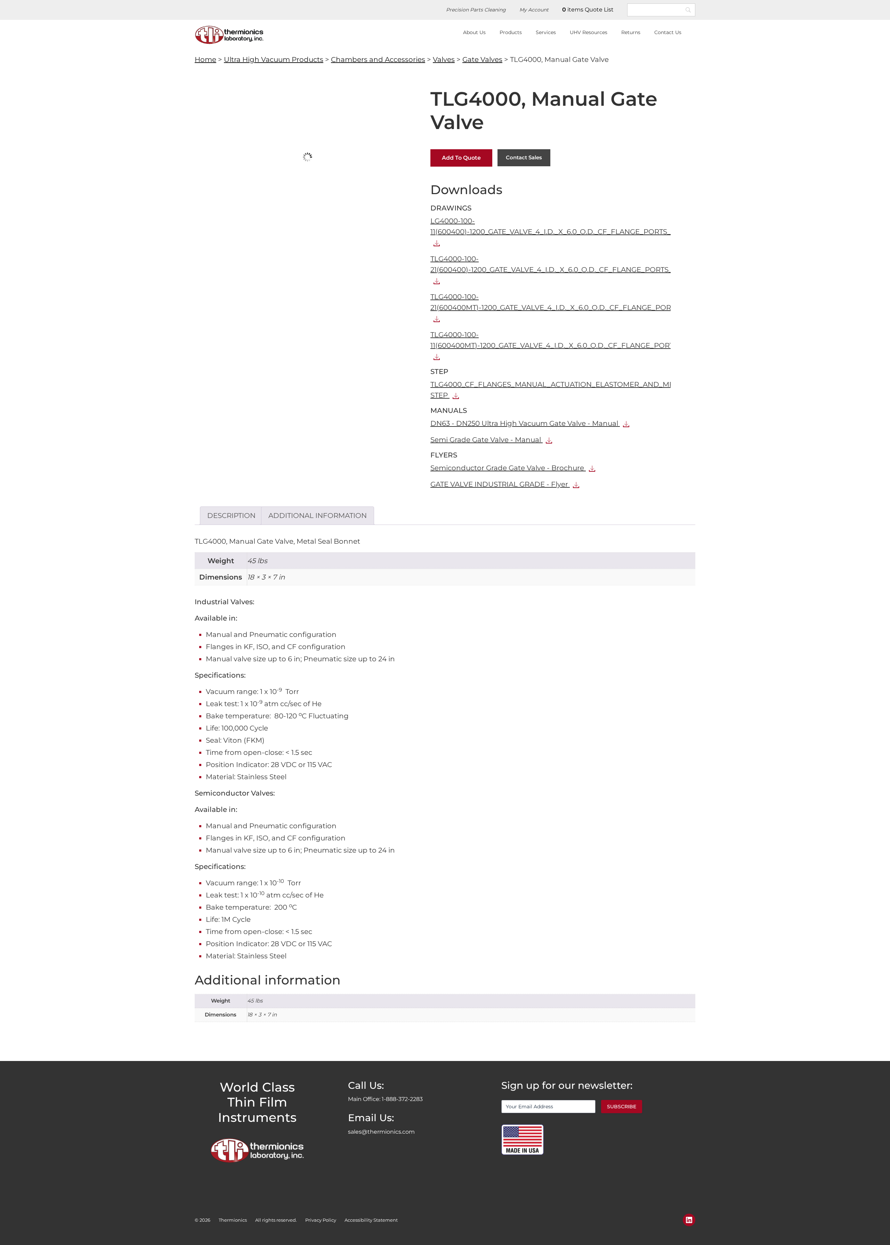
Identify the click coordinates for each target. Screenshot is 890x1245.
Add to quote (461, 157)
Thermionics (233, 1220)
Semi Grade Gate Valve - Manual (486, 440)
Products (511, 32)
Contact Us (667, 32)
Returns (630, 32)
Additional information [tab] (317, 515)
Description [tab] (231, 515)
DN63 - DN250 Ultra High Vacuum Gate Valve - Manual (525, 423)
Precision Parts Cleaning (476, 10)
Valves (444, 59)
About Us (474, 32)
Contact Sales (524, 157)
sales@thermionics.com (381, 1131)
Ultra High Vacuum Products (273, 59)
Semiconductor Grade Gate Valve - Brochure (508, 468)
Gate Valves (482, 59)
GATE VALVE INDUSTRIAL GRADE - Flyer (500, 484)
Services (546, 32)
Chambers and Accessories (378, 59)
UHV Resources (588, 32)
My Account (534, 10)
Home (205, 59)
